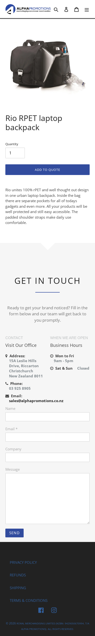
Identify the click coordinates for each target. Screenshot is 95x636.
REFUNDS (18, 574)
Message (12, 469)
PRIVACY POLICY (23, 562)
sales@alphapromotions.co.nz (36, 400)
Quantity (11, 144)
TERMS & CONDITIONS (29, 600)
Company (13, 448)
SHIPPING (18, 587)
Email (11, 428)
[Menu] (87, 9)
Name (10, 408)
